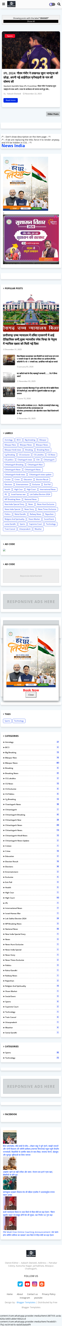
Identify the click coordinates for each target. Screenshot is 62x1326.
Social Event (49, 519)
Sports (22, 524)
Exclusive (36, 484)
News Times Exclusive (47, 509)
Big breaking (30, 440)
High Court (31, 489)
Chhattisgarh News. (33, 469)
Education (28, 479)
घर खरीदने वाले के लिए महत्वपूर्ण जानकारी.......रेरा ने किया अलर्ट (37, 374)
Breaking (29, 449)
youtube (38, 1297)
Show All (31, 21)
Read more (10, 100)
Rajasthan (49, 514)
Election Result (42, 479)
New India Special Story (14, 504)
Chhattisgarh (49, 459)
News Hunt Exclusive (45, 504)
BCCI (19, 440)
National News (31, 499)
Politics (8, 514)
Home (10, 1294)
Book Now (31, 690)
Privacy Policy (48, 1294)
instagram (25, 1297)
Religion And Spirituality (14, 519)
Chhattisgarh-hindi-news (15, 474)
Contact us (32, 1294)
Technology (51, 524)
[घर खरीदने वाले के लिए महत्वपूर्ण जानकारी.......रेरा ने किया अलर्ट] (9, 377)
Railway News (35, 514)
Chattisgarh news (25, 459)
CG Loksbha (39, 454)
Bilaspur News (26, 445)
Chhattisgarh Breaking (14, 464)
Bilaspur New (10, 445)
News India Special (12, 509)
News (30, 504)
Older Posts (53, 114)
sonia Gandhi (10, 524)
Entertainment (22, 484)
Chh (38, 459)
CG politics (9, 459)
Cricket (8, 479)
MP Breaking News (12, 499)
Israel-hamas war (18, 494)
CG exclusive (24, 454)
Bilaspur (42, 440)
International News (48, 489)
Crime (17, 479)
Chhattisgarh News (13, 469)
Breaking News (43, 449)
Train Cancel (10, 529)
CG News (51, 454)
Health (7, 489)
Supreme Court (35, 524)
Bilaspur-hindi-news (13, 449)
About (20, 1294)
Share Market (34, 519)
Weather (38, 529)
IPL (6, 494)
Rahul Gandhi (20, 514)
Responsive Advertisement (31, 575)
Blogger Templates (26, 1302)
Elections (8, 484)
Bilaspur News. (42, 445)
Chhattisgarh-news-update (40, 474)
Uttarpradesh (25, 529)
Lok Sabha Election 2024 (40, 494)
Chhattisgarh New (35, 464)
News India (13, 145)
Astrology (9, 440)
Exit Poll (47, 484)
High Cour (18, 489)
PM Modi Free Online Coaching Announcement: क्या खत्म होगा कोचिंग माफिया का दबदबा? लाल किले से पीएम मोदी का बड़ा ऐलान (30, 1233)
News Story (29, 509)
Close (31, 694)
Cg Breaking (10, 454)
